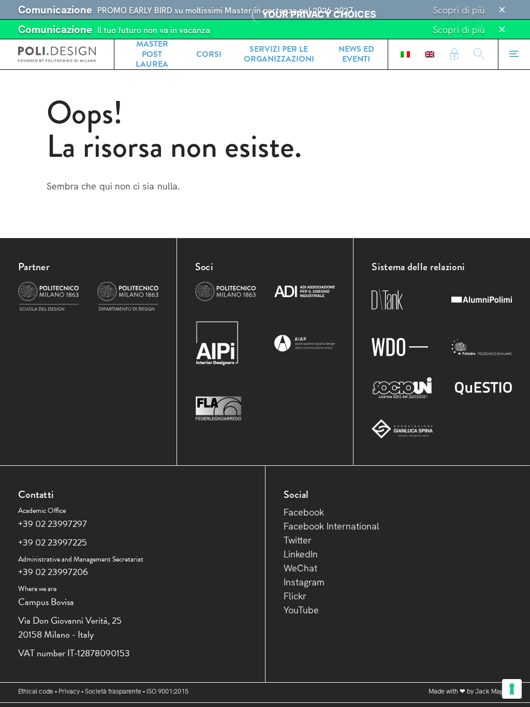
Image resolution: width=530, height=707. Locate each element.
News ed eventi (356, 54)
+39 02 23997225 (52, 542)
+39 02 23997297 (52, 524)
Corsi (209, 54)
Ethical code (35, 691)
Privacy (69, 691)
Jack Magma (493, 691)
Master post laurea (152, 54)
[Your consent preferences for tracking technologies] (512, 689)
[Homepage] (57, 54)
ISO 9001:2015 (167, 691)
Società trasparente (113, 691)
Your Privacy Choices (319, 14)
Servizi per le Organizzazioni (279, 54)
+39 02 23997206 (53, 572)
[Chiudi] (502, 10)
